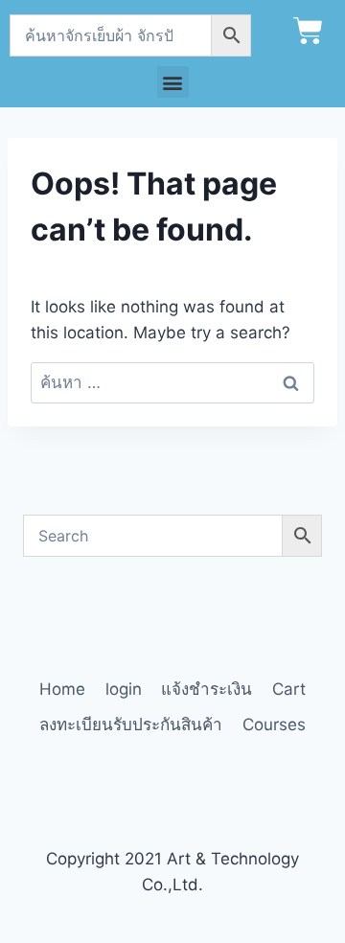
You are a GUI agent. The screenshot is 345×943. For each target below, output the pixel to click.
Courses (274, 724)
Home (62, 689)
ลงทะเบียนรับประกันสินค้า (130, 724)
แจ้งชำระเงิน (206, 689)
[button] (173, 82)
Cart (289, 689)
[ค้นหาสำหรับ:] (172, 382)
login (123, 689)
